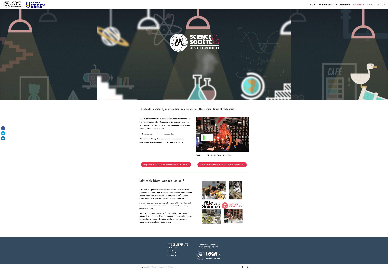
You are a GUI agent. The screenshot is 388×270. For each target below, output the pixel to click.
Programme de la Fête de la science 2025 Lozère (222, 164)
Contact (171, 250)
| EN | (378, 4)
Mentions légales (174, 253)
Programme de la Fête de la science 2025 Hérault (166, 164)
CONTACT (370, 4)
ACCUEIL (313, 4)
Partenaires (173, 248)
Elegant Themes (151, 267)
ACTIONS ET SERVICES (343, 4)
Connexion (172, 255)
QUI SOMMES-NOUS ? (326, 4)
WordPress (169, 267)
